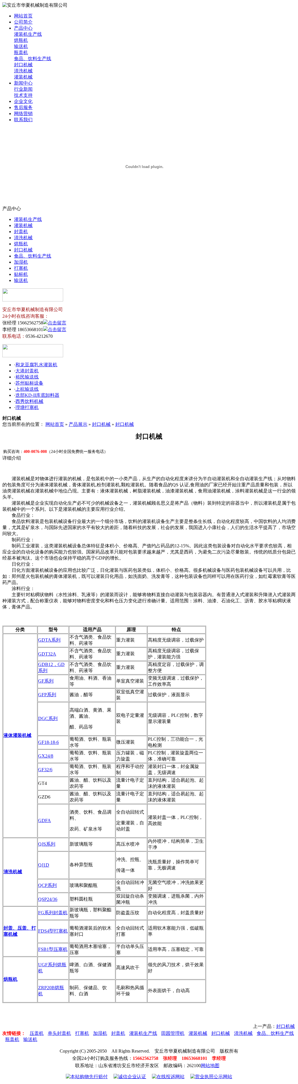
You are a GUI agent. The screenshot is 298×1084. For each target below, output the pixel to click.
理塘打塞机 (27, 407)
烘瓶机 (21, 40)
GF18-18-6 (48, 742)
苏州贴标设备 (29, 383)
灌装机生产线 (28, 34)
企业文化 (23, 101)
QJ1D (43, 864)
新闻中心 (23, 83)
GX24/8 (45, 755)
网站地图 (210, 1065)
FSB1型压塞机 (53, 949)
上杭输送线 (27, 389)
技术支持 (23, 95)
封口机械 (23, 64)
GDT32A (47, 653)
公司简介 (23, 21)
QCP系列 (47, 885)
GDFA (44, 820)
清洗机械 (23, 70)
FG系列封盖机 (53, 912)
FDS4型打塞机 (53, 930)
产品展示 (78, 424)
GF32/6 (45, 769)
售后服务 (23, 107)
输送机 (21, 46)
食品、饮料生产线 (32, 58)
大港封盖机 (27, 370)
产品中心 (23, 28)
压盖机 (37, 1033)
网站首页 (23, 15)
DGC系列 (48, 718)
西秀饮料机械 (29, 401)
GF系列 (46, 680)
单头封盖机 (59, 1033)
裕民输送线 (27, 376)
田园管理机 (173, 1033)
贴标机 (21, 274)
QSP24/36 (47, 899)
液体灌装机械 (17, 735)
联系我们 (23, 119)
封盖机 (21, 231)
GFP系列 (47, 694)
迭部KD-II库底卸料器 (37, 395)
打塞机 (21, 268)
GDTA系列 (49, 639)
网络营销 (23, 113)
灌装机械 (23, 76)
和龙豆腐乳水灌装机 (36, 364)
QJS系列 (46, 844)
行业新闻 (23, 89)
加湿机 (21, 262)
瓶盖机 (21, 52)
